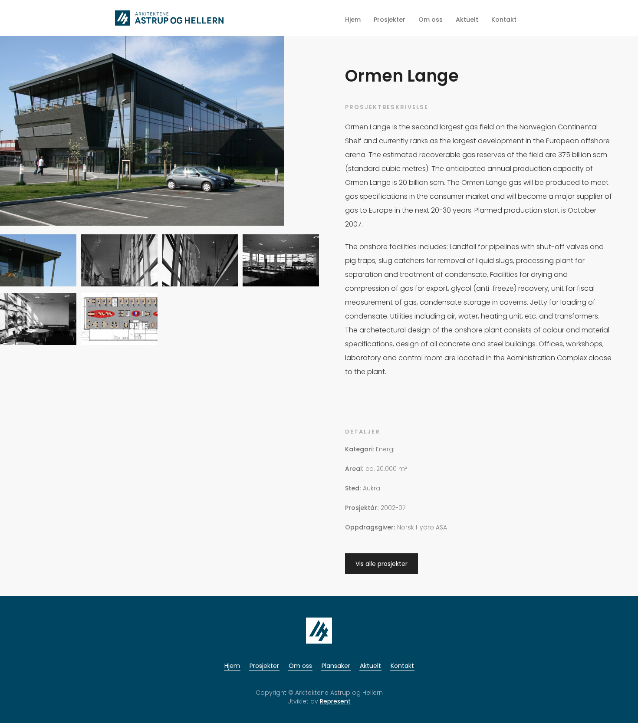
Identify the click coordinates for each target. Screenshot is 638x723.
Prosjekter (264, 665)
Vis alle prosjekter (381, 563)
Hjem (232, 665)
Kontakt (402, 665)
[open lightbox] (142, 134)
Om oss (300, 665)
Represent (335, 701)
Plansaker (336, 665)
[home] (169, 18)
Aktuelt (370, 665)
